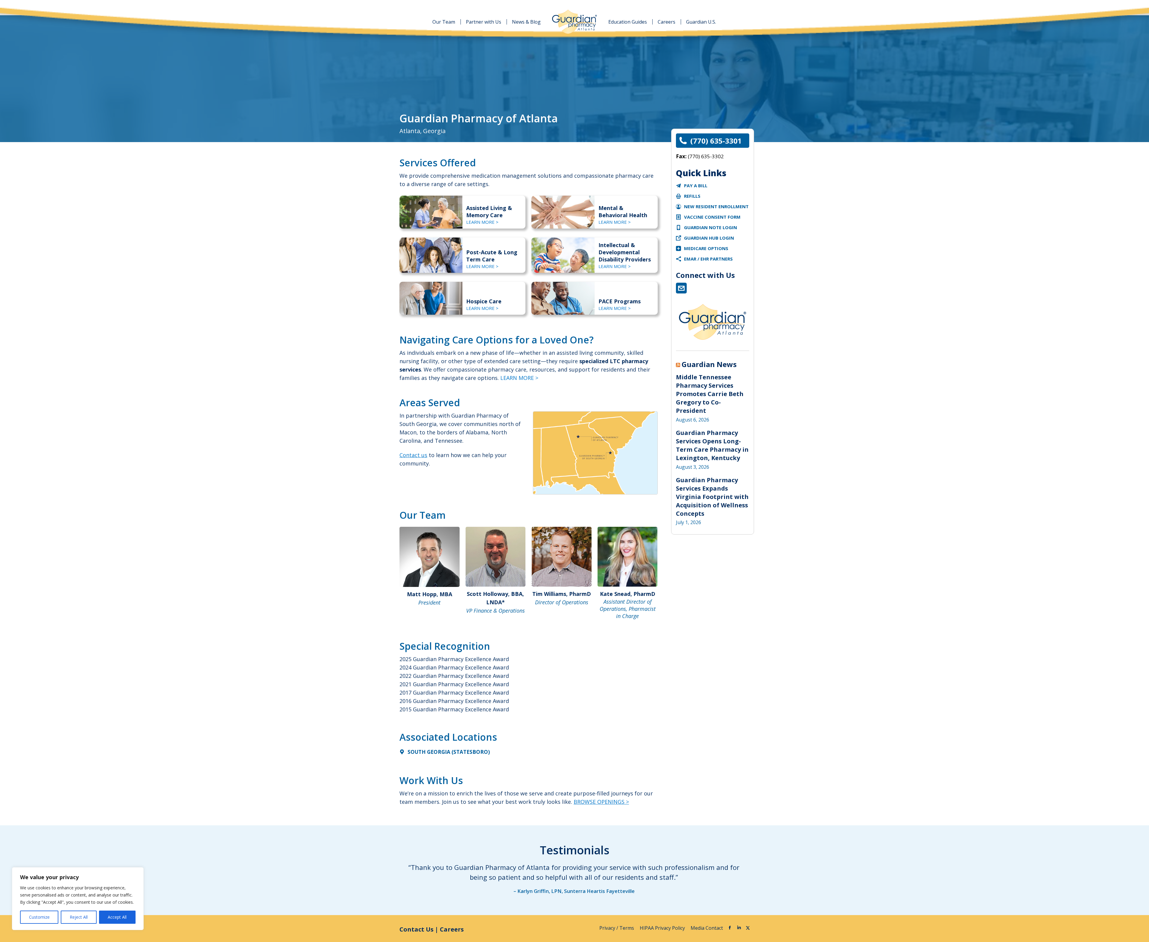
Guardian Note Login (710, 227)
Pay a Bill (695, 185)
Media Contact (707, 928)
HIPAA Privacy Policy (663, 928)
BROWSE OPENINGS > (601, 801)
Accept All (117, 917)
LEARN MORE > (482, 222)
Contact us (413, 455)
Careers (452, 929)
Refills (692, 196)
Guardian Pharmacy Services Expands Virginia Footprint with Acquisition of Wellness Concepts (712, 497)
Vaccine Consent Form (712, 217)
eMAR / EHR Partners (708, 259)
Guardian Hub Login (709, 238)
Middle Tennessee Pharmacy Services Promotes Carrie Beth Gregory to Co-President (710, 394)
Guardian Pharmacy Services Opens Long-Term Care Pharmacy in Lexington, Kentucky (712, 445)
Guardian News (709, 364)
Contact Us (416, 929)
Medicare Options (706, 248)
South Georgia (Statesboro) (449, 751)
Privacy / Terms (617, 928)
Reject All (79, 917)
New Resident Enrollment (716, 206)
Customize (39, 917)
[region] (78, 898)
